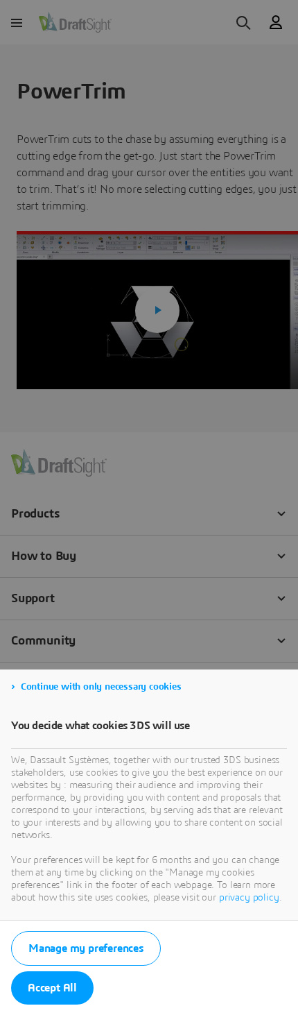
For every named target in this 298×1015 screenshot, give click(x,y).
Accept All (52, 987)
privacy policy (249, 898)
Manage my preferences (85, 948)
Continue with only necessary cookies (101, 687)
